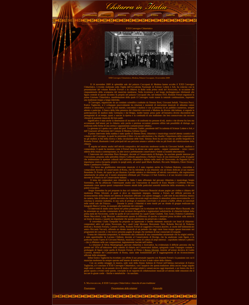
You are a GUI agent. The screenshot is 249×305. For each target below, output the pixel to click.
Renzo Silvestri (152, 250)
